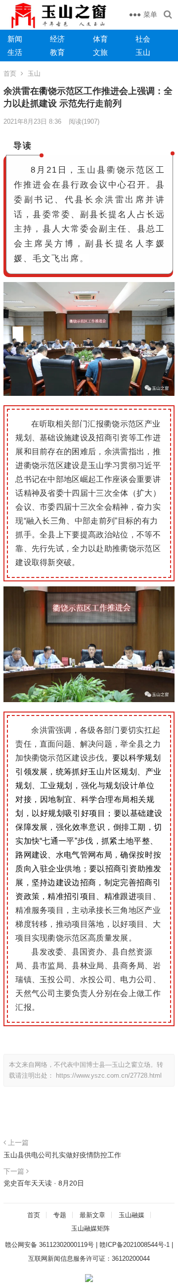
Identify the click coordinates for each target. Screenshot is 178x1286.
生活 (14, 52)
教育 (57, 52)
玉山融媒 (131, 1215)
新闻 (14, 39)
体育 (100, 39)
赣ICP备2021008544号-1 (134, 1244)
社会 (142, 39)
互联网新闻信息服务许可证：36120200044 (89, 1258)
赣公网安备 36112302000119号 (49, 1244)
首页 (9, 73)
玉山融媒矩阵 (90, 1228)
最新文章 (92, 1215)
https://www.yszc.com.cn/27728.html (109, 1075)
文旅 (100, 52)
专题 (59, 1215)
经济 (57, 39)
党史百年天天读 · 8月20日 (43, 1183)
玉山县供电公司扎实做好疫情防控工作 (62, 1155)
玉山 (142, 52)
